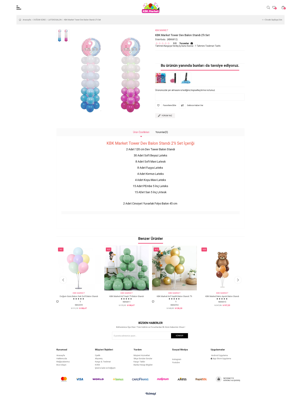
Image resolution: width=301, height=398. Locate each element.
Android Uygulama (219, 355)
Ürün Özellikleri (141, 132)
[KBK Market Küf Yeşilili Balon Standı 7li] (174, 268)
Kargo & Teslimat (103, 361)
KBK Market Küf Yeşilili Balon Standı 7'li (174, 296)
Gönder (179, 336)
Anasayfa (60, 355)
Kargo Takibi (139, 361)
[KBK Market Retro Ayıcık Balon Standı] (222, 268)
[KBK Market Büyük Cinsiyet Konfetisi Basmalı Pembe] (174, 78)
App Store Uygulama (221, 358)
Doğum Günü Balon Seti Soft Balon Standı (79, 296)
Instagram (176, 359)
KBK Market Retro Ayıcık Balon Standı (222, 296)
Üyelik (97, 355)
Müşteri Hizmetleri (142, 355)
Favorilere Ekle (75, 284)
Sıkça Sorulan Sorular (143, 358)
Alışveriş (99, 358)
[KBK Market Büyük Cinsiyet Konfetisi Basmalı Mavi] (186, 78)
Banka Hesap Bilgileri (143, 365)
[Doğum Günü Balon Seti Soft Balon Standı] (78, 268)
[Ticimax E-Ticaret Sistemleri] (150, 394)
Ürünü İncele (82, 284)
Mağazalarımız (63, 361)
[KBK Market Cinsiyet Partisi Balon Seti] (161, 78)
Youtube (176, 362)
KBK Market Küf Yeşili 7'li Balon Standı (126, 296)
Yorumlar (184, 43)
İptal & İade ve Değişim (105, 368)
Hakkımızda (61, 358)
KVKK (97, 365)
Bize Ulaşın (61, 365)
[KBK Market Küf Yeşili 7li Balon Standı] (126, 268)
